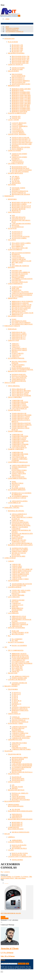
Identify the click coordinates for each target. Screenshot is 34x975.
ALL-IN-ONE (16, 809)
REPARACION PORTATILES (17, 371)
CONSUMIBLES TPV (18, 660)
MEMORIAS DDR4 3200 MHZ (21, 89)
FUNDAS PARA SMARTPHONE (22, 765)
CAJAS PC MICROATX (19, 123)
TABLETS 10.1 (16, 355)
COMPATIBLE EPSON (19, 403)
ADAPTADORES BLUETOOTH (22, 584)
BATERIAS (15, 795)
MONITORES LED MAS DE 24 (21, 202)
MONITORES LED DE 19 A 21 (21, 207)
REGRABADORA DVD (19, 167)
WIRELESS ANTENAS (19, 623)
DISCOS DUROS (13, 71)
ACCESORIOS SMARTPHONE (21, 767)
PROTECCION (12, 673)
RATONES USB (17, 270)
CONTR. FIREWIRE (18, 595)
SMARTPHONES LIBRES (20, 757)
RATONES (11, 267)
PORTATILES (12, 329)
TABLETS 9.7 (16, 347)
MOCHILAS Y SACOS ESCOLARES (19, 553)
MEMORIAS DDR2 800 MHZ (21, 105)
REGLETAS (15, 225)
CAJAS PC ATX (16, 128)
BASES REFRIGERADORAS (21, 368)
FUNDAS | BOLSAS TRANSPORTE (18, 729)
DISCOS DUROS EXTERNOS (21, 253)
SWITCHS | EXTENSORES (16, 627)
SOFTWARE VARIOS (18, 188)
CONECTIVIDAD (10, 558)
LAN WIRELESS (13, 613)
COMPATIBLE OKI (18, 442)
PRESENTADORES (18, 277)
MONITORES (12, 199)
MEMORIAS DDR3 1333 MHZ (21, 102)
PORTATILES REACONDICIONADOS (20, 811)
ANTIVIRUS (16, 189)
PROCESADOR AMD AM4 (20, 61)
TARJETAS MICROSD (19, 259)
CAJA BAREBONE (18, 131)
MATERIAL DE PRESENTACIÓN (22, 533)
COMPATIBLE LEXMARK (20, 407)
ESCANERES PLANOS (19, 321)
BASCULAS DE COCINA (20, 853)
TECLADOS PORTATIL (19, 377)
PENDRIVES (16, 254)
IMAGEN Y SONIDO (10, 686)
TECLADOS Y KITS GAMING (21, 243)
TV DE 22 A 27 (16, 694)
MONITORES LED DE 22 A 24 (21, 205)
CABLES (11, 561)
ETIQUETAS (16, 485)
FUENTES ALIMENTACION (17, 113)
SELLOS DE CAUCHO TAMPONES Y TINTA (19, 540)
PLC (9, 636)
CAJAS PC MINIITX (18, 132)
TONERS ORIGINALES (19, 467)
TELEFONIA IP (16, 777)
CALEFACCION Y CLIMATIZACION (19, 856)
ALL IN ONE (16, 181)
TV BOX (14, 705)
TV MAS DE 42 (16, 700)
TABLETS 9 (15, 356)
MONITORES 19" (17, 822)
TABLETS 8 (15, 345)
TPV (5, 647)
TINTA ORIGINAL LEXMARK (21, 395)
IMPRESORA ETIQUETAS (20, 655)
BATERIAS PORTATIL (19, 374)
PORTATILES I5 (17, 814)
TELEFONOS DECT (18, 780)
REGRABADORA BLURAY (20, 168)
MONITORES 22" (17, 825)
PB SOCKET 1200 (17, 46)
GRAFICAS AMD (17, 69)
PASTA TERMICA (17, 149)
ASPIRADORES (17, 840)
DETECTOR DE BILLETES (20, 657)
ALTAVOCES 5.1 (17, 235)
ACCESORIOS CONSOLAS (20, 718)
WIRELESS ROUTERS (19, 618)
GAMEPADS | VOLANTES (20, 291)
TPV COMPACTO (17, 670)
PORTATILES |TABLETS (12, 326)
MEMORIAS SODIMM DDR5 (21, 92)
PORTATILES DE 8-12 (18, 339)
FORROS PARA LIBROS (19, 551)
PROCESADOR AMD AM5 (20, 63)
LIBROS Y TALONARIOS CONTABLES (20, 527)
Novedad (3, 876)
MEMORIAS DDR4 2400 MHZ (21, 97)
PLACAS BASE (13, 42)
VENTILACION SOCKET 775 (21, 139)
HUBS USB (15, 631)
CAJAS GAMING (17, 124)
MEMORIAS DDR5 (18, 90)
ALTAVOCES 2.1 (17, 233)
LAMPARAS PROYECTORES (21, 749)
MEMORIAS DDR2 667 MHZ (21, 106)
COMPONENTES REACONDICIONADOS (15, 828)
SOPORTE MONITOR (18, 209)
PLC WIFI (15, 640)
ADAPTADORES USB (19, 585)
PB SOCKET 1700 (17, 45)
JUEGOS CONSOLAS (18, 720)
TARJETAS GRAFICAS (15, 64)
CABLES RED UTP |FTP (19, 575)
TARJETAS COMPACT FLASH (21, 261)
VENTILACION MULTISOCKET (22, 142)
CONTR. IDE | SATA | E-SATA (21, 590)
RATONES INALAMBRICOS (21, 272)
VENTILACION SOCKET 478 (21, 141)
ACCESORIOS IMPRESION (16, 489)
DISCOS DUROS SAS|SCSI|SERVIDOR (18, 75)
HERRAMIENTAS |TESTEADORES (17, 609)
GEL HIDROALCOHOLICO (20, 676)
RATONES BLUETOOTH (20, 274)
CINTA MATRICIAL (18, 472)
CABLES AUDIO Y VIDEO (20, 579)
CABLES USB (16, 564)
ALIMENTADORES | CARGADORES (18, 365)
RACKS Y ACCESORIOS (16, 642)
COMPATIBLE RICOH (19, 446)
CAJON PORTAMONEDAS (20, 658)
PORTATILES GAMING (19, 334)
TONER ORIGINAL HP (19, 413)
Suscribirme (22, 963)
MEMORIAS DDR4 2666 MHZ (21, 95)
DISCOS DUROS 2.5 (18, 77)
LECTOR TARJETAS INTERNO (22, 170)
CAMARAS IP (16, 603)
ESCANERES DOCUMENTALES (22, 324)
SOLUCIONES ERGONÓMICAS (22, 543)
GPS (13, 785)
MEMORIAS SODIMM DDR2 (21, 108)
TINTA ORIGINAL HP (19, 389)
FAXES (14, 319)
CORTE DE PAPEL (18, 520)
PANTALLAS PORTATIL (19, 376)
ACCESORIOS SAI (18, 227)
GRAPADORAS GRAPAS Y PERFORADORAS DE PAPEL (21, 524)
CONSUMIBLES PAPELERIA (17, 478)
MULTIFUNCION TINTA (19, 309)
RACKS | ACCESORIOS (19, 645)
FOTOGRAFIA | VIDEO (15, 723)
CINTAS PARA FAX (18, 476)
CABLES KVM (16, 577)
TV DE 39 (15, 697)
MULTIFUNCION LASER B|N (21, 308)
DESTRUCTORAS (17, 483)
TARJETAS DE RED (18, 600)
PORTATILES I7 (17, 817)
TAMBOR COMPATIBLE (16, 449)
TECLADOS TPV (17, 668)
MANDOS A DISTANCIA (20, 709)
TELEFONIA (8, 751)
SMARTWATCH (17, 760)
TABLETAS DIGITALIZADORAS (22, 293)
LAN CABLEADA (14, 597)
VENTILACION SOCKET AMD (22, 144)
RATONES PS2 (16, 280)
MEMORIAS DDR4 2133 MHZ (21, 98)
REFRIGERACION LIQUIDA (21, 147)
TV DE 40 (15, 702)
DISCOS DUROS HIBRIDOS (21, 81)
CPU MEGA (15, 176)
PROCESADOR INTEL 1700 (20, 56)
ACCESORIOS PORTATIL (16, 358)
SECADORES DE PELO (19, 848)
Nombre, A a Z (10, 876)
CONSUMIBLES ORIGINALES (18, 462)
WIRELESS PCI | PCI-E (19, 616)
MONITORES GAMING (19, 204)
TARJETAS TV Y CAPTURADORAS (18, 161)
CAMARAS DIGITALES (19, 726)
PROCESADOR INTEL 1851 (20, 59)
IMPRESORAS (12, 298)
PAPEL (14, 481)
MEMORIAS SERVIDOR (19, 111)
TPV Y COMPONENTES (15, 650)
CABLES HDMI (17, 567)
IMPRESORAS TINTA (19, 311)
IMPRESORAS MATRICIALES (21, 306)
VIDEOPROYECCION (15, 739)
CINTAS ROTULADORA (20, 501)
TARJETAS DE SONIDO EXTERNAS (19, 157)
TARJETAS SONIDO (14, 150)
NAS (13, 264)
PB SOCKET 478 (17, 51)
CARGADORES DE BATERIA (21, 223)
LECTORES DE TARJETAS (20, 266)
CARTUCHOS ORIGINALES (21, 465)
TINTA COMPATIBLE (15, 397)
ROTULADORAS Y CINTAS (17, 498)
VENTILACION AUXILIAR (20, 137)
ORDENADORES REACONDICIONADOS (15, 805)
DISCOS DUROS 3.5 (18, 79)
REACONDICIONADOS (12, 801)
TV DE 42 (15, 699)
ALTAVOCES (12, 228)
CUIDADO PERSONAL (15, 842)
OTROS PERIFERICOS (15, 283)
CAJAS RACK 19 (17, 129)
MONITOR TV (16, 210)
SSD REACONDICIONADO (20, 832)
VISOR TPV (15, 671)
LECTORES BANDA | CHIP (20, 662)
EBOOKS (15, 352)
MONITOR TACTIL (18, 665)
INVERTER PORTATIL (19, 381)
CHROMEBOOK (17, 816)
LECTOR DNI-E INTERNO (20, 171)
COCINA (11, 850)
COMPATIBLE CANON (19, 405)
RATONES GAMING (18, 275)
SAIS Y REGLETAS (14, 212)
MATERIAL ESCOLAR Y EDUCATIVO (20, 545)
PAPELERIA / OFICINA (11, 507)
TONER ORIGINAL (14, 410)
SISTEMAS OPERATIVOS (20, 191)
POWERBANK (16, 762)
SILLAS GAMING (17, 296)
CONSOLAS (15, 717)
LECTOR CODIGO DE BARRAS (22, 663)
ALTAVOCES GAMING (19, 238)
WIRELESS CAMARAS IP (20, 624)
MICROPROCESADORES (16, 53)
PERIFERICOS (9, 196)
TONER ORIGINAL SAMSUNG (22, 425)
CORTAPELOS (16, 847)
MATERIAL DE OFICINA (16, 511)
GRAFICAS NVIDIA (18, 68)
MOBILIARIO (16, 535)
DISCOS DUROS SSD (18, 82)
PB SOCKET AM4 (17, 48)
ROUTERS (15, 601)
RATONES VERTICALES (20, 282)
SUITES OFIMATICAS (19, 192)
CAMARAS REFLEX (18, 735)
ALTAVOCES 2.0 (17, 231)
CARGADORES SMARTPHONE (22, 764)
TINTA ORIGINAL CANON (20, 392)
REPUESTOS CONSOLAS (20, 722)
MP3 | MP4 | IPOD (17, 262)
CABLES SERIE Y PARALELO (21, 571)
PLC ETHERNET (17, 639)
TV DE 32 (15, 696)
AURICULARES (17, 287)
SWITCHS (15, 606)
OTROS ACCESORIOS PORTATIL (22, 369)
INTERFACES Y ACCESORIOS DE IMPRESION (21, 493)
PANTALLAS (16, 744)
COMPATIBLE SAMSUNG (20, 441)
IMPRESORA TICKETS (19, 653)
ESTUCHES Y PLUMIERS (20, 550)
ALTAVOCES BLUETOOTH (20, 236)
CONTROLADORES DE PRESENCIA (19, 683)
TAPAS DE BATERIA (18, 796)
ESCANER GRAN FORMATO (21, 322)
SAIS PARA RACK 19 (18, 218)
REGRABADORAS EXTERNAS (22, 295)
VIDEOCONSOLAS (14, 713)
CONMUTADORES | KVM (20, 632)
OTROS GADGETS (14, 782)
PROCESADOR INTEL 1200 (20, 58)
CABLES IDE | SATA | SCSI (20, 572)
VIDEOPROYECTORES (19, 743)
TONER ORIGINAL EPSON (20, 418)
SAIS (13, 215)
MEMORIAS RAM (14, 85)
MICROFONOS (16, 290)
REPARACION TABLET (19, 350)
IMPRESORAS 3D (17, 314)
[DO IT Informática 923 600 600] (10, 14)
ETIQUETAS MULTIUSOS (20, 522)
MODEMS (15, 611)
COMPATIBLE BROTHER (20, 402)
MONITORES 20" (17, 824)
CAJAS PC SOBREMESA (20, 126)
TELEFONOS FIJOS (18, 778)
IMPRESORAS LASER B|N (20, 303)
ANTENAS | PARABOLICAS (21, 707)
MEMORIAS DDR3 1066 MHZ (21, 103)
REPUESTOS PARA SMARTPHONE (18, 769)
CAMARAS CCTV (17, 605)
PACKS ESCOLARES (18, 556)
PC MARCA (15, 180)
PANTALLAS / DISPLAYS (20, 793)
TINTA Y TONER (9, 382)
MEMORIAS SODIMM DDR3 (21, 110)
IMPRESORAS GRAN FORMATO (22, 301)
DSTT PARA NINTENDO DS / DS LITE (11, 913)
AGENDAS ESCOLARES (20, 548)
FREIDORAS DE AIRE (19, 855)
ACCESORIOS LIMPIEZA (20, 496)
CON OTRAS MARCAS (19, 408)
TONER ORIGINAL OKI (19, 426)
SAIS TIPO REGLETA (18, 217)
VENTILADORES (17, 859)
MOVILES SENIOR (18, 759)
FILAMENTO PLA (17, 506)
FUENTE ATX (16, 116)
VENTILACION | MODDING (17, 134)
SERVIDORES (16, 183)
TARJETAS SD (16, 256)
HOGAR (7, 834)
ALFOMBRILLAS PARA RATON (22, 278)
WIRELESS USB (17, 626)
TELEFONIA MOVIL (14, 754)
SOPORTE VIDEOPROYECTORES (19, 747)
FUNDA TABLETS (17, 353)
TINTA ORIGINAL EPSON (20, 394)
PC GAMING (16, 178)
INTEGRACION (9, 38)
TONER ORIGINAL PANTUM (21, 423)
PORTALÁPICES (17, 538)
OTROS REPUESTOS (18, 379)
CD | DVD (15, 486)
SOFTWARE (12, 184)
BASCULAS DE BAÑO (19, 845)
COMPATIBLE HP (17, 400)
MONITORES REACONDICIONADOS (20, 819)
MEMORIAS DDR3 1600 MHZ (21, 100)
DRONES (15, 788)
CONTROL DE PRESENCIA (17, 679)
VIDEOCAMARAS (18, 731)
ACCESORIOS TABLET (19, 348)
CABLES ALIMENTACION (20, 574)
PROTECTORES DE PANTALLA (22, 772)
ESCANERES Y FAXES (15, 316)
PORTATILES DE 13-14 (19, 335)
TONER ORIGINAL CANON (21, 416)
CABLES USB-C (17, 566)
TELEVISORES (13, 689)
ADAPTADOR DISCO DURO (21, 84)
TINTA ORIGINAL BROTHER (21, 390)
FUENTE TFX (16, 118)
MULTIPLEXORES (18, 634)
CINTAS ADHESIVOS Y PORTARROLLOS (19, 514)
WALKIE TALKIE (17, 786)
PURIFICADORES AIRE (19, 678)
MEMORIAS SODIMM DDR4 (21, 93)
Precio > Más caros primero (18, 878)
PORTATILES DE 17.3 (18, 337)
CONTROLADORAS (14, 587)
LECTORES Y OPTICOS (15, 163)
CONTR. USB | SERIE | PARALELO (19, 592)
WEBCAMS (15, 288)
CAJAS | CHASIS (13, 119)
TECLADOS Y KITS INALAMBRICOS (18, 245)
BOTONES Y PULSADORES (21, 799)
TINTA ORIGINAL (14, 386)
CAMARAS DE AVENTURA (21, 738)
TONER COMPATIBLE (15, 431)
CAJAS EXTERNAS (18, 257)
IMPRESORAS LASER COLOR (21, 304)
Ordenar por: (4, 875)
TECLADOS (12, 240)
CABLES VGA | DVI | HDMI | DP (22, 569)
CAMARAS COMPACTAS (20, 733)
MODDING (15, 145)
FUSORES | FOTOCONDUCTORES (19, 469)
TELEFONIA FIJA (13, 773)
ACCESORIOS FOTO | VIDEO (21, 736)
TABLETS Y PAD (13, 340)
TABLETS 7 (15, 343)
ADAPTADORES (13, 580)
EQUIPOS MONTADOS (15, 173)
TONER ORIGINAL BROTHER (21, 415)
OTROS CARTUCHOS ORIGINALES (19, 474)
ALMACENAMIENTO (15, 249)
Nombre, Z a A (19, 876)
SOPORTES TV (16, 704)
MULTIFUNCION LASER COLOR (22, 313)
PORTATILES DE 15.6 (18, 332)
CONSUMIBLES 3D (14, 502)
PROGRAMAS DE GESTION (21, 194)
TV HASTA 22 (16, 692)
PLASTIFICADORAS (18, 488)
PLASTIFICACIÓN (18, 537)
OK (27, 963)
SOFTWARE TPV (17, 666)
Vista (2, 880)
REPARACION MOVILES (16, 790)
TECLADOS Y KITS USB (20, 248)
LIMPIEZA (11, 837)
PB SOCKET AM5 (17, 50)
